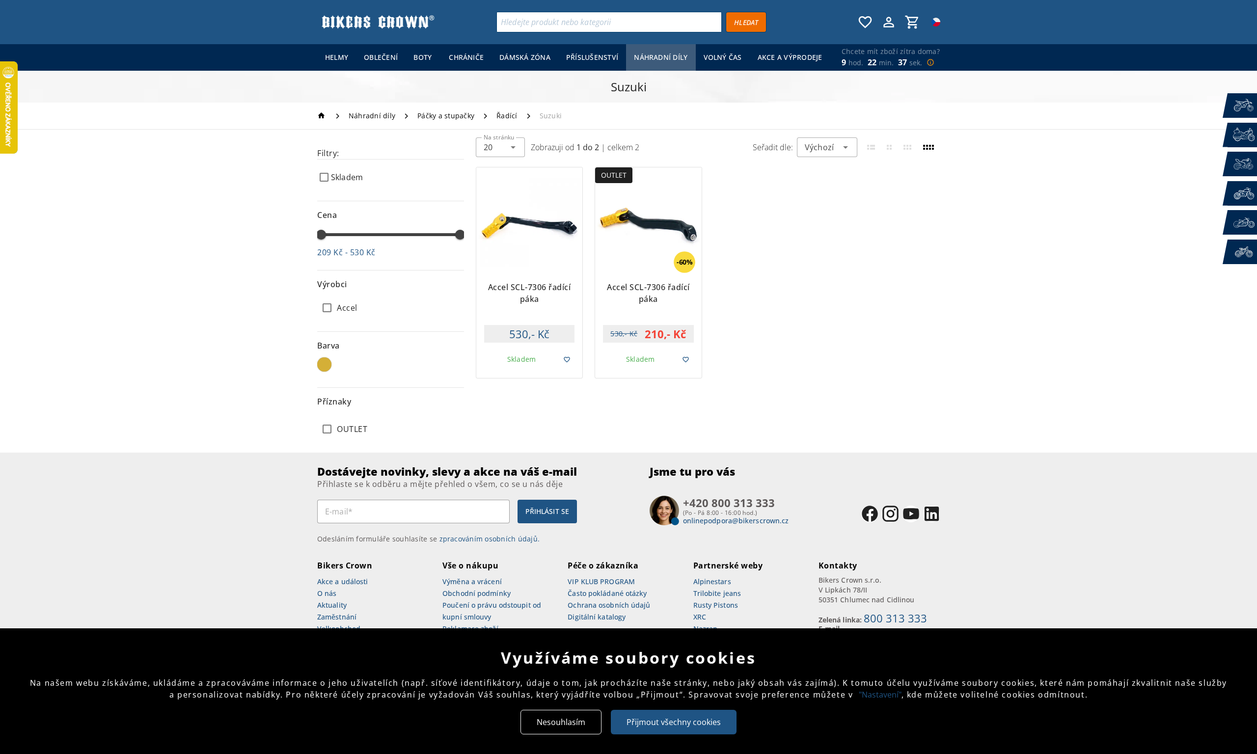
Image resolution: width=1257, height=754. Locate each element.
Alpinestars (712, 581)
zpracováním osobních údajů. (489, 538)
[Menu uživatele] (889, 22)
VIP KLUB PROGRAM (601, 581)
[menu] (571, 57)
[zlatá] (324, 364)
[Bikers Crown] (377, 22)
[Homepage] (323, 115)
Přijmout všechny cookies (674, 722)
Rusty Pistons (715, 605)
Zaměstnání (336, 616)
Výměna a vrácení (472, 581)
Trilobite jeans (717, 593)
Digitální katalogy (597, 616)
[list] (390, 429)
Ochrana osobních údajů (609, 605)
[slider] (321, 235)
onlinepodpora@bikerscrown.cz (736, 520)
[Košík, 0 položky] (912, 22)
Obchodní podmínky (476, 593)
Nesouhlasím (561, 722)
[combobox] (500, 147)
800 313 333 (895, 618)
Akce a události (342, 581)
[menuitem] (336, 57)
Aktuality (332, 605)
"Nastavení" (880, 694)
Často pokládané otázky (607, 593)
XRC (699, 616)
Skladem (347, 177)
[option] (390, 308)
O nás (327, 593)
